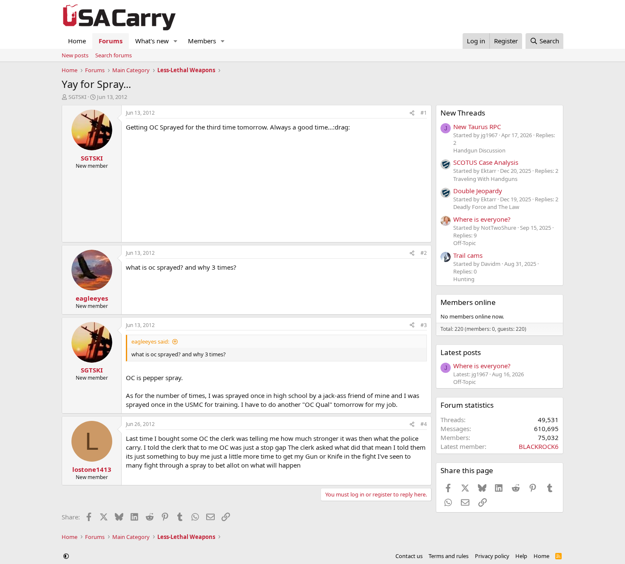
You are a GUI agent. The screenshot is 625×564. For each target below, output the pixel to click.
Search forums (113, 55)
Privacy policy (492, 556)
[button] (176, 41)
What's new (152, 41)
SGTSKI (77, 97)
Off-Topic (464, 243)
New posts (75, 55)
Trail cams (468, 255)
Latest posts (460, 352)
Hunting (463, 279)
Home (77, 41)
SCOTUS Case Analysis (485, 162)
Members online (468, 302)
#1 (423, 112)
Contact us (409, 556)
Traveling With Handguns (485, 179)
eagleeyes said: (150, 341)
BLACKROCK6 (539, 446)
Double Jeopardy (477, 190)
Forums (110, 41)
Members (202, 41)
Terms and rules (449, 556)
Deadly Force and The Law (486, 207)
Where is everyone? (482, 219)
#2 (423, 253)
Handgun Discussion (479, 150)
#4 (423, 424)
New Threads (462, 113)
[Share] (412, 113)
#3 (423, 325)
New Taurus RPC (477, 126)
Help (521, 556)
